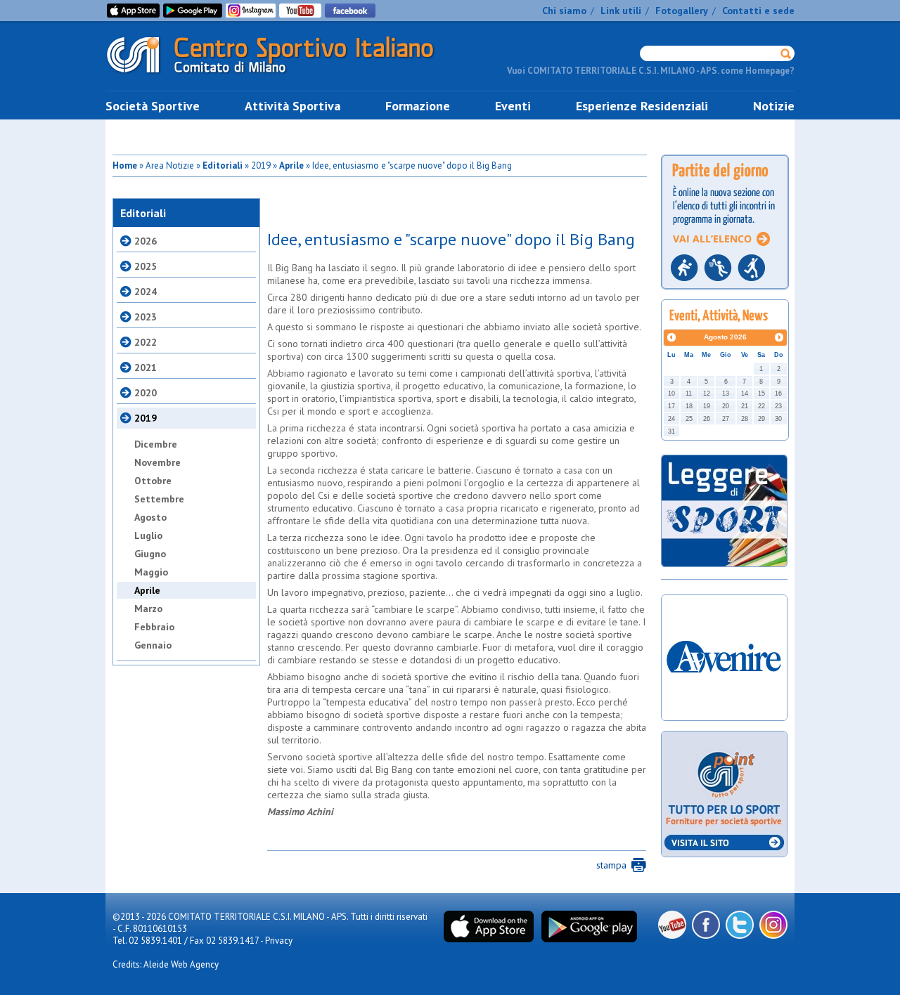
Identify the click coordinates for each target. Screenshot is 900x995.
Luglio (148, 535)
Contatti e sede (758, 10)
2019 (145, 418)
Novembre (157, 462)
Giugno (150, 553)
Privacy (278, 941)
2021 (145, 367)
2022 (145, 342)
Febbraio (154, 626)
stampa (611, 865)
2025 (145, 266)
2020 (145, 392)
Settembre (159, 499)
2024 (145, 291)
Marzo (148, 608)
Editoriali (222, 165)
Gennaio (153, 645)
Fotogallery (681, 10)
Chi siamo (564, 10)
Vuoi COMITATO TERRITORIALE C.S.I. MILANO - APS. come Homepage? (651, 71)
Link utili (620, 10)
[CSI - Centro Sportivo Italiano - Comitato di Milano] (281, 76)
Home (124, 165)
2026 (145, 241)
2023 (145, 317)
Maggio (151, 572)
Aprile (291, 165)
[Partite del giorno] (725, 293)
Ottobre (153, 480)
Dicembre (155, 444)
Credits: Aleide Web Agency (165, 964)
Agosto (150, 517)
